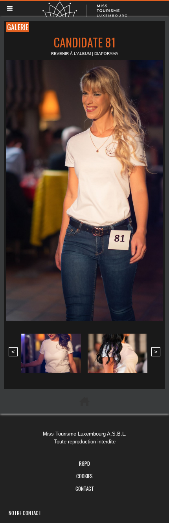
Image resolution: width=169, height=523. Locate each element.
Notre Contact (25, 513)
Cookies (84, 476)
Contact (84, 488)
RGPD (84, 463)
